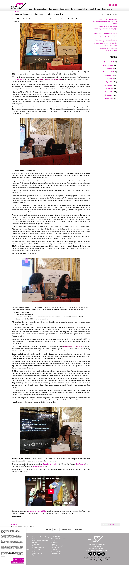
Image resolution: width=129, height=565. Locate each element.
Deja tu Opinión (109, 524)
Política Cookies (36, 549)
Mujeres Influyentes (37, 553)
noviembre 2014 (108, 65)
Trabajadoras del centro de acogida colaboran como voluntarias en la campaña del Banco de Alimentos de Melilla (105, 28)
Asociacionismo (83, 9)
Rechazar (21, 559)
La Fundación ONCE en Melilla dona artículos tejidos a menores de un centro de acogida (105, 21)
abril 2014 (110, 88)
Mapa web (34, 555)
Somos (73, 9)
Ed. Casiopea (19, 79)
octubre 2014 (110, 68)
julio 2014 (111, 78)
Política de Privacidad (38, 547)
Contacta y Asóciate (40, 9)
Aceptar (15, 559)
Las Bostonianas (38, 466)
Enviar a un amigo (66, 529)
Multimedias (55, 547)
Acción (54, 540)
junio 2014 (110, 82)
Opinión (56, 529)
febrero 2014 (109, 95)
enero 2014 (110, 98)
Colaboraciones (107, 9)
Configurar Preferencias (18, 562)
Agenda (34, 551)
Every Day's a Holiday (50, 464)
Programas (55, 542)
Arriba (49, 529)
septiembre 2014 (109, 72)
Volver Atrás (79, 529)
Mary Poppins (80, 464)
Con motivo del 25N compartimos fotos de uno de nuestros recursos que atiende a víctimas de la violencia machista (105, 35)
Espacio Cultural (95, 9)
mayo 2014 (110, 85)
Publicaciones (53, 9)
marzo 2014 (109, 92)
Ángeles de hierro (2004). (37, 511)
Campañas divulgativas (58, 546)
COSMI (54, 544)
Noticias (17, 12)
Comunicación (64, 9)
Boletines (54, 549)
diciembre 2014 (109, 62)
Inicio (30, 9)
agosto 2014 (110, 75)
